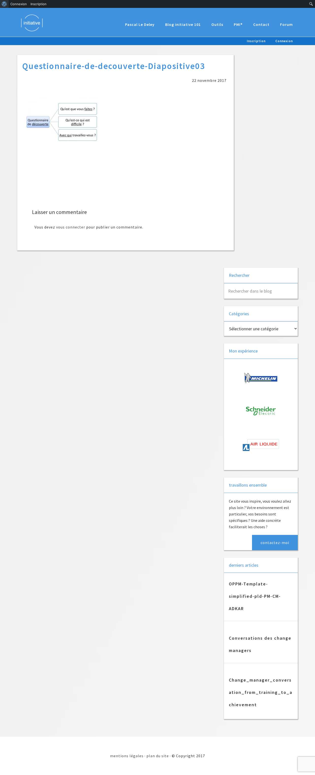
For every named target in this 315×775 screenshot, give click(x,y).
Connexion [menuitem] (18, 4)
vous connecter (70, 227)
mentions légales (126, 755)
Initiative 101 (34, 23)
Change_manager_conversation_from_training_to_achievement (260, 692)
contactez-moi (275, 542)
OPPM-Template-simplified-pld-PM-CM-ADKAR (255, 596)
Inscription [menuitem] (39, 4)
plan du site (157, 755)
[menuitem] (4, 4)
